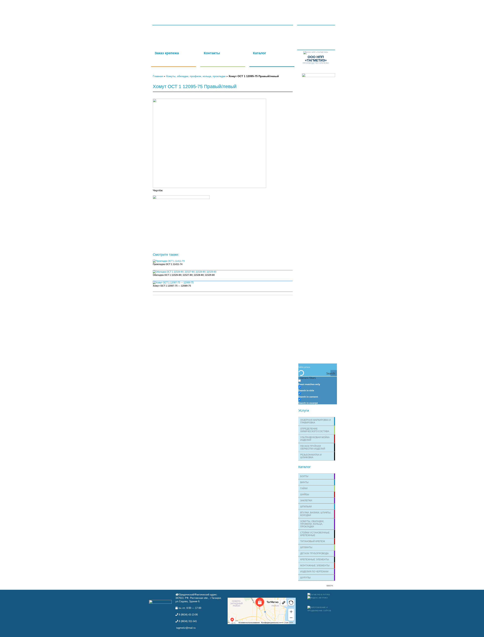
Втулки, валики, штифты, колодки (315, 514)
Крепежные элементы (314, 559)
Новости (307, 18)
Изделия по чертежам (314, 571)
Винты (304, 482)
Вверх (330, 586)
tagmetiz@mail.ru (185, 627)
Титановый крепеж (312, 541)
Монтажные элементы (315, 565)
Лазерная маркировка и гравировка (315, 421)
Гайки (304, 488)
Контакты (287, 7)
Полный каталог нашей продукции (267, 57)
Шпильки (306, 506)
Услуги (207, 7)
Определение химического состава (314, 430)
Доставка (269, 7)
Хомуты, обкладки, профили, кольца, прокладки (196, 76)
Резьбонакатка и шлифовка (311, 456)
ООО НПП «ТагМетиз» (170, 20)
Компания (250, 7)
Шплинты (306, 547)
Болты (304, 476)
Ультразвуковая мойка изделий (315, 438)
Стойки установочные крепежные (315, 534)
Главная (168, 7)
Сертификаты (188, 7)
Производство (227, 7)
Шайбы (304, 494)
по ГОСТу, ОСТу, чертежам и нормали (172, 57)
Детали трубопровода (314, 553)
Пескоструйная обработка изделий (312, 447)
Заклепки (306, 500)
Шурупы (305, 577)
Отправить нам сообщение (220, 55)
